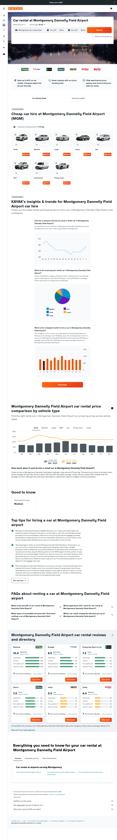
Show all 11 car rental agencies (23, 730)
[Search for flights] (4, 15)
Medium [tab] (45, 428)
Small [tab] (36, 428)
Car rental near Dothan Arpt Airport (90, 772)
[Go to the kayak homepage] (15, 8)
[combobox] (19, 24)
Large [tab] (54, 428)
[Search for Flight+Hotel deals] (4, 30)
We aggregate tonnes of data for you (28, 805)
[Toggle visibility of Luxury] (67, 312)
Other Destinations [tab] (49, 758)
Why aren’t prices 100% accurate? (27, 809)
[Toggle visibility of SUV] (66, 309)
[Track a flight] (4, 41)
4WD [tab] (61, 428)
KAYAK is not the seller (22, 801)
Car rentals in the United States (38, 821)
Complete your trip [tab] (32, 758)
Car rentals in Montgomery (75, 821)
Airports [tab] (18, 758)
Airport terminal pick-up (103, 36)
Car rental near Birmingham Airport (28, 772)
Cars (24, 821)
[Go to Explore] (4, 36)
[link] (62, 384)
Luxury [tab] (88, 428)
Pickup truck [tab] (77, 428)
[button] (114, 2)
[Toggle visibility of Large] (50, 315)
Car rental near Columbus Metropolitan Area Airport (61, 773)
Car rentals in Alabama (57, 821)
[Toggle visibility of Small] (50, 312)
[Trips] (4, 47)
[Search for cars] (4, 25)
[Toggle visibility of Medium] (51, 309)
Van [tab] (68, 428)
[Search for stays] (4, 20)
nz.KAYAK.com (15, 821)
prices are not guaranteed (57, 794)
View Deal (26, 154)
